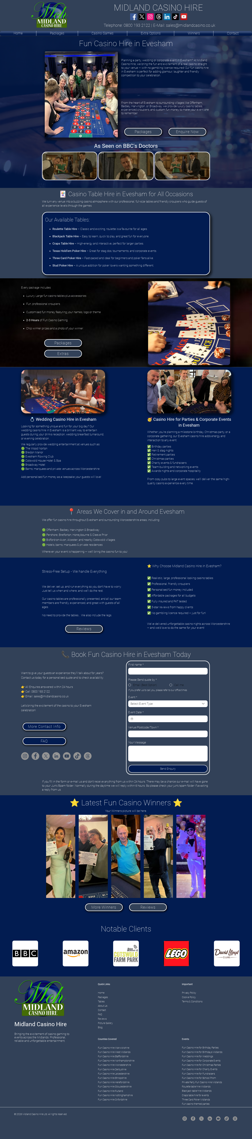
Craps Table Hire (63, 243)
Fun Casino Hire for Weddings (197, 1056)
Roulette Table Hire (64, 229)
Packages (103, 997)
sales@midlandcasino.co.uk (190, 25)
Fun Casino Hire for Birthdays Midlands (202, 1052)
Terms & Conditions (192, 1001)
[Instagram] (150, 16)
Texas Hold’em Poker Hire (69, 251)
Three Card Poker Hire (66, 258)
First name (136, 664)
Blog (100, 1027)
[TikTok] (175, 16)
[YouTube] (184, 16)
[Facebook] (133, 16)
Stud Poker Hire (62, 265)
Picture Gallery (105, 1023)
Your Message (137, 742)
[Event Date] (131, 718)
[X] (142, 16)
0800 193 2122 (137, 25)
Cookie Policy (189, 997)
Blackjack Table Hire (65, 236)
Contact (102, 1010)
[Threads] (158, 16)
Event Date (136, 712)
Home (101, 992)
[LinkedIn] (167, 16)
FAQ (100, 1014)
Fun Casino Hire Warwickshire (113, 1047)
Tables (101, 1001)
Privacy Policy (189, 992)
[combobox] (168, 703)
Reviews (102, 1018)
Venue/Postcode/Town (143, 727)
